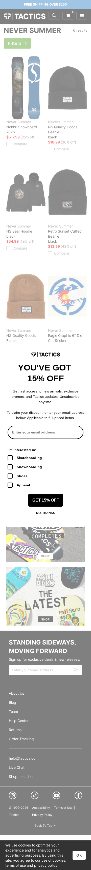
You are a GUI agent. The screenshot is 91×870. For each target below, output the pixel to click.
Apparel (23, 485)
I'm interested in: (22, 450)
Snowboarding (29, 467)
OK (79, 855)
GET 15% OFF (45, 500)
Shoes (22, 476)
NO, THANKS (45, 513)
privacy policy (45, 865)
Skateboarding (29, 458)
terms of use (15, 865)
